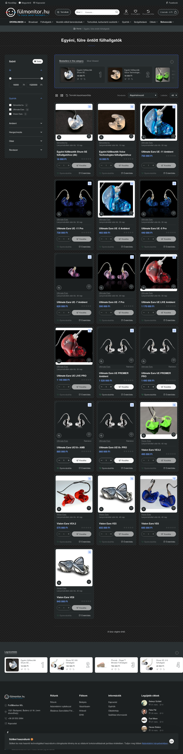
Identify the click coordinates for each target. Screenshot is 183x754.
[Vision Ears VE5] (116, 494)
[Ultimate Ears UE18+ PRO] (116, 420)
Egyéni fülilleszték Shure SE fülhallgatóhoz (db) (84, 71)
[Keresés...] (117, 12)
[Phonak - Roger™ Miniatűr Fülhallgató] (102, 665)
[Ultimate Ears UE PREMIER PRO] (158, 346)
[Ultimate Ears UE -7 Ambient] (74, 272)
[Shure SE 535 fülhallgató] (57, 665)
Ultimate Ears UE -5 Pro (154, 228)
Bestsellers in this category (71, 61)
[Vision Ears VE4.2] (74, 494)
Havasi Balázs (155, 727)
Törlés (38, 61)
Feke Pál (152, 710)
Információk (114, 695)
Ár (10, 70)
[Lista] (61, 95)
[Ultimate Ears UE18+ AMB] (74, 420)
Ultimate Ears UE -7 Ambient (72, 302)
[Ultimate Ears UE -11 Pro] (74, 199)
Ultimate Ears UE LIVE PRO (71, 375)
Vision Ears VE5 (108, 523)
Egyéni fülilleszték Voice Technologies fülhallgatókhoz (132, 71)
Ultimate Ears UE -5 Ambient (114, 228)
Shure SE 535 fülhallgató (71, 661)
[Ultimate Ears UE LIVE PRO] (74, 346)
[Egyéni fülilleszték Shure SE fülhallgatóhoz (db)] (68, 75)
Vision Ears (146, 441)
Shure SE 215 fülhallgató (162, 661)
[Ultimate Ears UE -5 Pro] (158, 199)
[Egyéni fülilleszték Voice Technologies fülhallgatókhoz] (115, 75)
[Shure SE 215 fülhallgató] (147, 665)
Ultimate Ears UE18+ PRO (113, 447)
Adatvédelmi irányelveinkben (155, 743)
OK (171, 741)
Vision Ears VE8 (65, 597)
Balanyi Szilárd (155, 701)
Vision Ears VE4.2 (66, 523)
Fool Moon (153, 718)
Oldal (11, 141)
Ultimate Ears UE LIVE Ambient (158, 302)
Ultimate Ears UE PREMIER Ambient (114, 375)
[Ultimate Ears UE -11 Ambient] (158, 122)
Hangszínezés (15, 132)
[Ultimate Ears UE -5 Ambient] (116, 199)
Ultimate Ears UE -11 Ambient (157, 151)
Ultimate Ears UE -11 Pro (70, 228)
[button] (78, 79)
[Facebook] (8, 732)
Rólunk (54, 695)
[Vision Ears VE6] (158, 494)
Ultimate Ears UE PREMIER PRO (156, 375)
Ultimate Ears (147, 143)
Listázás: (164, 95)
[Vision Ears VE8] (74, 567)
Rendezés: (121, 95)
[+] (68, 165)
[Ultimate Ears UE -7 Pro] (116, 272)
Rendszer (13, 149)
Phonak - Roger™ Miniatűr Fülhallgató (119, 661)
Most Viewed (93, 61)
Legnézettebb (11, 652)
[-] (59, 165)
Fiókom (83, 695)
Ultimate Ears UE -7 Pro (111, 302)
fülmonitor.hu (62, 143)
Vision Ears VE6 (150, 523)
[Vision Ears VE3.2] (163, 75)
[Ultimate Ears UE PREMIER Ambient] (116, 346)
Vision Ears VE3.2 (151, 449)
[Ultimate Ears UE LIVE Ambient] (158, 272)
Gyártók (12, 98)
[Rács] (56, 95)
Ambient (13, 123)
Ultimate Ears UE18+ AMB (71, 447)
